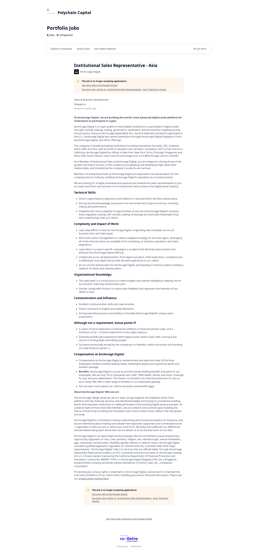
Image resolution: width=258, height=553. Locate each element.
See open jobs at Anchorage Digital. (100, 85)
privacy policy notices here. (94, 478)
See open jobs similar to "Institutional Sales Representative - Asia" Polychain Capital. (124, 89)
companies (61, 48)
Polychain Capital (74, 12)
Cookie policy (135, 546)
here (151, 386)
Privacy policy (122, 546)
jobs (83, 48)
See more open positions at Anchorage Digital (129, 518)
